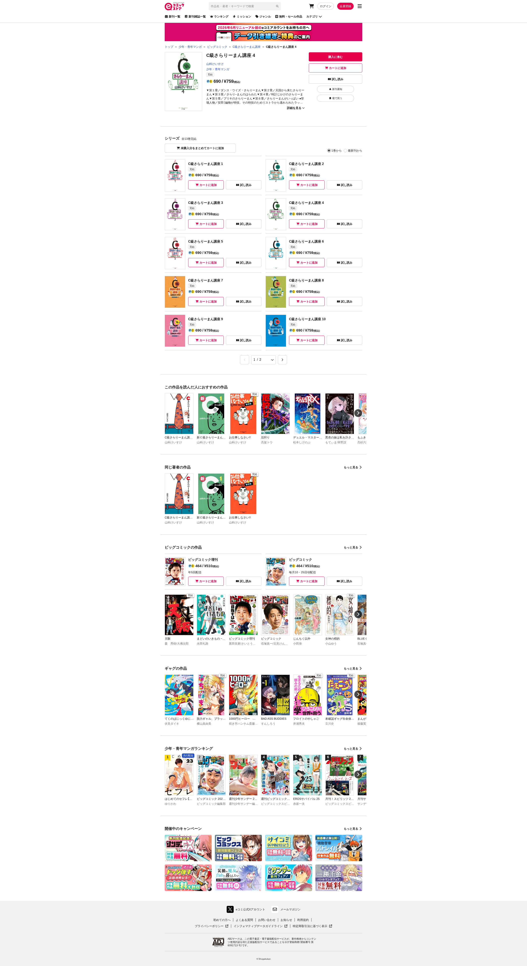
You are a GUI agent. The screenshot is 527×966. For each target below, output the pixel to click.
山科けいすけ (215, 63)
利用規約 (303, 920)
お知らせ (286, 920)
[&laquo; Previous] (244, 359)
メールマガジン (290, 909)
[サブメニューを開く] (359, 6)
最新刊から (355, 150)
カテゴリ (312, 16)
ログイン (325, 6)
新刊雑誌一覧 (197, 16)
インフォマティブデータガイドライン (258, 926)
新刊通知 (337, 89)
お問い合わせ (266, 920)
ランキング (221, 16)
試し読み (337, 79)
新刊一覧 (174, 16)
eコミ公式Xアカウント (247, 910)
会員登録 (345, 6)
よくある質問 (244, 920)
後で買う (337, 98)
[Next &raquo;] (282, 359)
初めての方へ (222, 920)
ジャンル (265, 16)
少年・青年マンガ (217, 69)
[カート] (311, 6)
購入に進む (335, 56)
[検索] (277, 6)
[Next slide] (358, 413)
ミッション (244, 16)
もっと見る (351, 467)
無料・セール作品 (290, 16)
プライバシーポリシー (212, 926)
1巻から (336, 150)
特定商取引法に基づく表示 (312, 926)
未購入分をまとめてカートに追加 (202, 148)
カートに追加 (337, 68)
